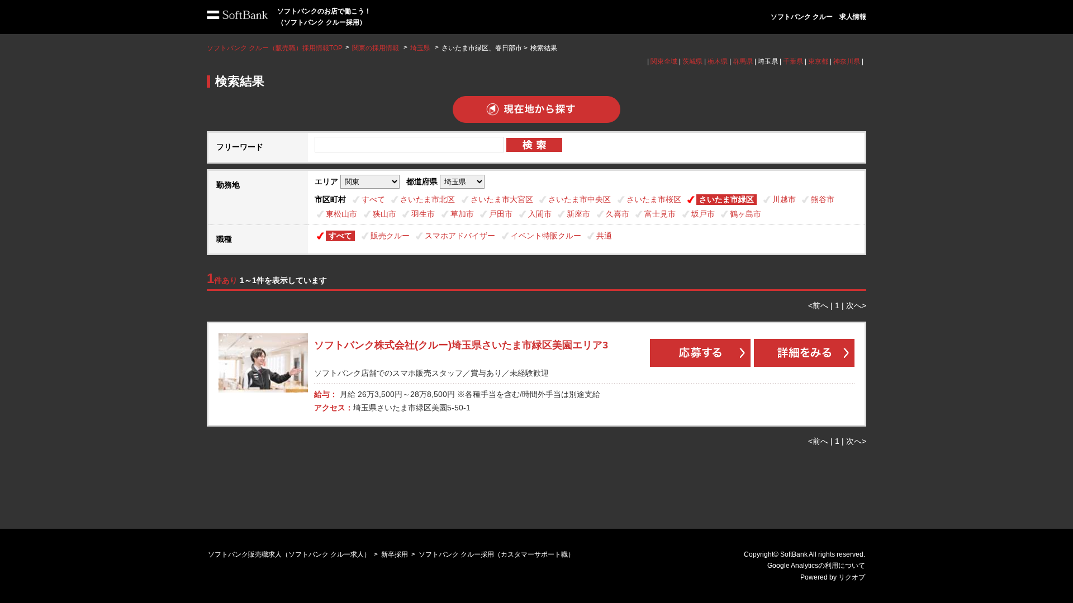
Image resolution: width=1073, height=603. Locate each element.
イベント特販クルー (546, 235)
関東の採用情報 (376, 48)
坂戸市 (703, 213)
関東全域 (664, 61)
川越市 (784, 199)
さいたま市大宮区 (502, 199)
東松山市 (341, 213)
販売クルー (390, 235)
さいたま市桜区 (653, 199)
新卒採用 (394, 554)
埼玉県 (420, 48)
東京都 (818, 61)
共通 (604, 235)
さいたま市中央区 (579, 199)
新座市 (578, 213)
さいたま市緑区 (726, 199)
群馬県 (743, 61)
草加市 (462, 213)
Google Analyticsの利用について (816, 566)
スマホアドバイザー (460, 235)
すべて (373, 199)
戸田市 (500, 213)
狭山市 (384, 213)
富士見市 (660, 213)
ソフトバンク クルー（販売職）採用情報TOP (275, 48)
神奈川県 (846, 61)
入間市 (540, 213)
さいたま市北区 (427, 199)
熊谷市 (822, 199)
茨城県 (692, 61)
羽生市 (423, 213)
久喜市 (617, 213)
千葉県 (793, 61)
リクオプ (851, 577)
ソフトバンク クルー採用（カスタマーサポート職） (497, 554)
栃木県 (718, 61)
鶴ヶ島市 (745, 213)
